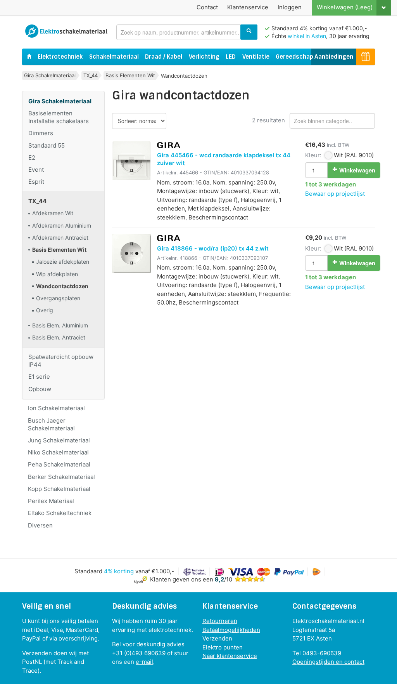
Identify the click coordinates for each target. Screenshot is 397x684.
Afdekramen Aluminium (61, 225)
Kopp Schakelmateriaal (59, 489)
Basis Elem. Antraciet (58, 337)
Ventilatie (255, 57)
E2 (31, 157)
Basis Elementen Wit (130, 75)
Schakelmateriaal (114, 57)
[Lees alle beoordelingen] (250, 579)
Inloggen (290, 7)
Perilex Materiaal (51, 501)
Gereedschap (294, 57)
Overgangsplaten (58, 298)
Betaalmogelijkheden (231, 630)
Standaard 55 (46, 145)
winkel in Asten (307, 36)
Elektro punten (222, 647)
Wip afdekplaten (57, 274)
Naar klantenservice (229, 656)
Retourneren (219, 621)
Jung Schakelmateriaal (59, 440)
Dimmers (40, 133)
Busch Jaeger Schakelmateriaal (51, 424)
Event (36, 169)
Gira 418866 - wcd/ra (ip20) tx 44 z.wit (213, 248)
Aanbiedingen (333, 57)
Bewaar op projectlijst (335, 193)
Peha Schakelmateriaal (59, 464)
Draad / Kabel (163, 57)
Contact (207, 7)
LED (231, 57)
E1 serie (39, 376)
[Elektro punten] (365, 57)
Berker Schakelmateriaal (61, 476)
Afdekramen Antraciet (60, 237)
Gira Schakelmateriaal (50, 75)
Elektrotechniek (60, 57)
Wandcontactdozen (62, 286)
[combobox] (186, 32)
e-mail (144, 661)
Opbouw (39, 389)
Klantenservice (247, 7)
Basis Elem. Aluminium (60, 325)
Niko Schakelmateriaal (58, 452)
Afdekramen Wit (52, 213)
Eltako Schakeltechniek (59, 513)
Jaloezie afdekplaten (62, 261)
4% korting (119, 571)
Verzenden (217, 638)
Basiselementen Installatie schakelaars (58, 117)
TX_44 (90, 75)
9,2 (219, 579)
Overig (44, 310)
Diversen (40, 525)
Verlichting (204, 57)
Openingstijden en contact (328, 661)
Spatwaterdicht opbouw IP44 (60, 360)
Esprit (36, 181)
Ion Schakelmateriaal (56, 408)
